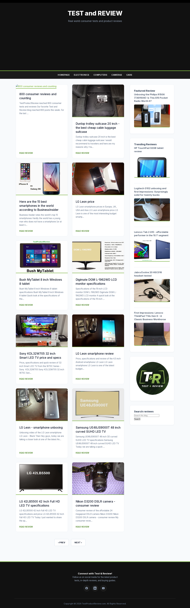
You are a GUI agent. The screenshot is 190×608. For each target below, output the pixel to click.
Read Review (26, 153)
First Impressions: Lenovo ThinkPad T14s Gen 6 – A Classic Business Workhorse (150, 316)
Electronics (81, 75)
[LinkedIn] (95, 588)
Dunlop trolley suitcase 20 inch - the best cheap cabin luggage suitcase (97, 128)
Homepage (64, 75)
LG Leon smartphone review (95, 353)
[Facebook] (87, 588)
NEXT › (78, 542)
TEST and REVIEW (95, 13)
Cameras (116, 75)
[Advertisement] (95, 43)
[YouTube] (103, 588)
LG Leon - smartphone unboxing (41, 427)
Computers (100, 75)
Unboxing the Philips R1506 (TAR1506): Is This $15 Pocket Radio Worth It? (151, 97)
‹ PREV (61, 542)
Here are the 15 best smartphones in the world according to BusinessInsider (39, 206)
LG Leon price (85, 201)
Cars (129, 75)
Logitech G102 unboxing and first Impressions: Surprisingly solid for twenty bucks (151, 191)
